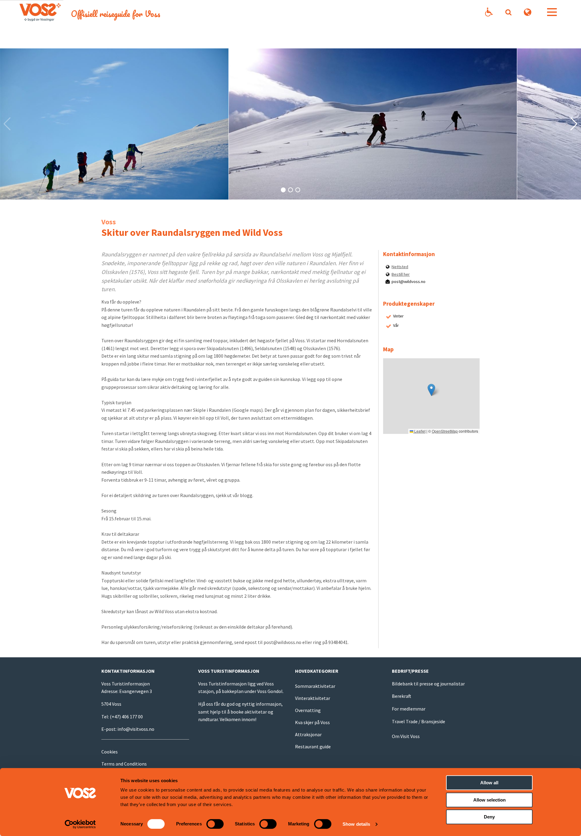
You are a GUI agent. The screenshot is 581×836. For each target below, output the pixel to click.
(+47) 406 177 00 (126, 717)
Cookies (109, 752)
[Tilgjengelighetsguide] (489, 12)
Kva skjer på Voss (312, 722)
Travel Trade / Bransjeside (418, 721)
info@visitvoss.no (135, 729)
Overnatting (308, 710)
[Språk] (528, 12)
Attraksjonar (308, 734)
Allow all (489, 782)
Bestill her (401, 274)
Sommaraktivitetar (315, 686)
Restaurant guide (313, 746)
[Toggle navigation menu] (552, 12)
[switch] (215, 824)
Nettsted (400, 266)
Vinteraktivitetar (312, 698)
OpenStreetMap (445, 431)
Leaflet (419, 431)
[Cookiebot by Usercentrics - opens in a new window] (80, 824)
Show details (356, 824)
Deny (489, 816)
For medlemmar (408, 709)
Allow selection (489, 799)
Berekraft (401, 696)
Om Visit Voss (406, 736)
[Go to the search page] (508, 12)
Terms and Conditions (124, 764)
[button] (283, 189)
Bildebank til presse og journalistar (428, 684)
